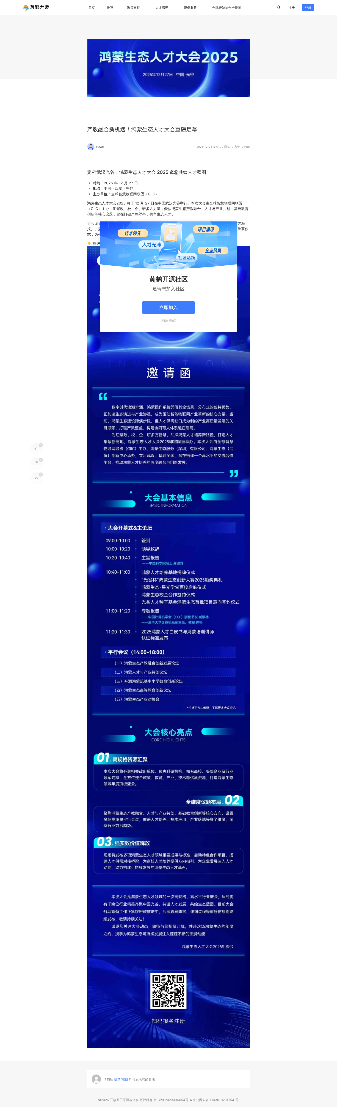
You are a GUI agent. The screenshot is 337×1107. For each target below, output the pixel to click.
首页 (91, 7)
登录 (308, 7)
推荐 (110, 7)
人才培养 (161, 7)
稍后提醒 (168, 320)
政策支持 (133, 7)
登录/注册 (121, 1079)
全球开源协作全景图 (226, 7)
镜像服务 (190, 7)
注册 (291, 7)
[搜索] (278, 7)
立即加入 (168, 307)
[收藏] (36, 463)
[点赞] (36, 448)
